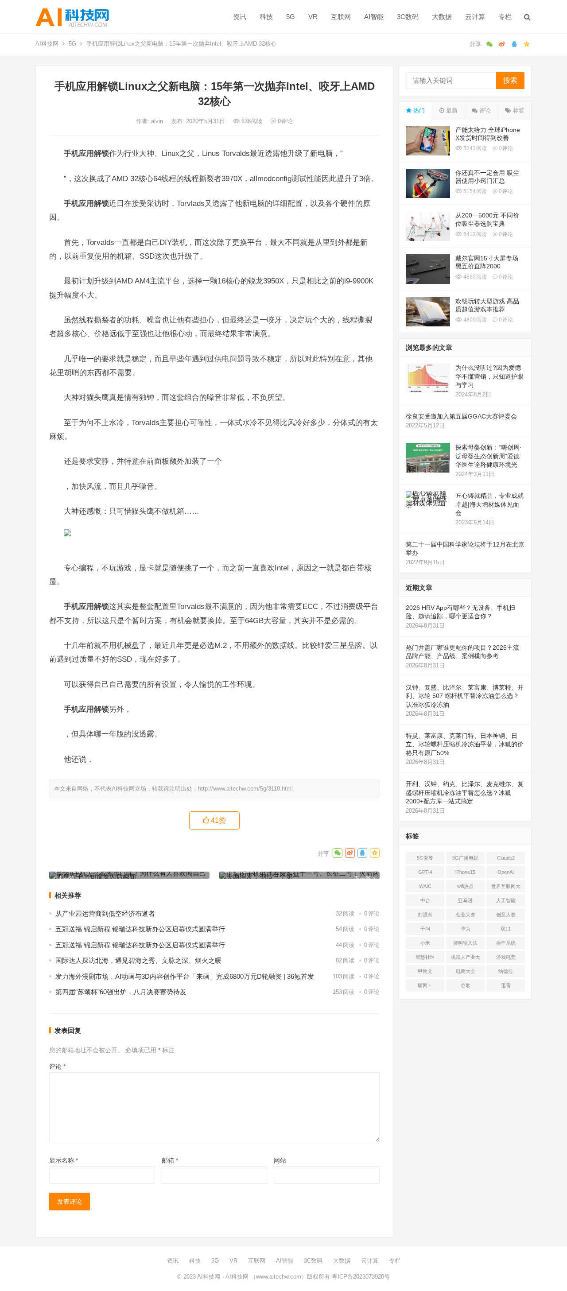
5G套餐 (425, 858)
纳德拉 (505, 971)
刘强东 (425, 914)
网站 (280, 1160)
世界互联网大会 (505, 888)
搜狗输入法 (465, 943)
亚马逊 (465, 900)
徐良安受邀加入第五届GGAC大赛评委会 (461, 416)
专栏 (505, 16)
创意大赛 (506, 914)
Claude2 (506, 858)
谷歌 (465, 985)
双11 (506, 928)
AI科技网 (46, 43)
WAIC (425, 886)
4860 (474, 277)
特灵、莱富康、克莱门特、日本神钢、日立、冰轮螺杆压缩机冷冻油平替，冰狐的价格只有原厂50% (465, 744)
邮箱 (170, 1160)
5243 (474, 148)
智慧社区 (425, 957)
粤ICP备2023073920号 (360, 1276)
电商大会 (465, 971)
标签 (517, 110)
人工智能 (506, 900)
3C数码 (408, 16)
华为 (465, 928)
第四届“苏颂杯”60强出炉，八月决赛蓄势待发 (120, 992)
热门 (418, 110)
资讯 (239, 16)
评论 (57, 1066)
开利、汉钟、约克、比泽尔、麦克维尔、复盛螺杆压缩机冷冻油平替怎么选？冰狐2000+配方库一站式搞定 (465, 792)
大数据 (442, 16)
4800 (474, 320)
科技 (266, 16)
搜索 (510, 80)
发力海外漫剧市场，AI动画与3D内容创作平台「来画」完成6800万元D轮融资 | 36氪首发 (184, 976)
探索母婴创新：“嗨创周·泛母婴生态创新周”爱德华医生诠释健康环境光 (488, 456)
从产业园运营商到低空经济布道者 (105, 913)
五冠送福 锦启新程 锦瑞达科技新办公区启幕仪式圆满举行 (140, 929)
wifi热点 (465, 886)
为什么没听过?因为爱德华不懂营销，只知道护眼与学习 (489, 376)
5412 (474, 234)
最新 (451, 110)
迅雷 (506, 985)
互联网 (341, 16)
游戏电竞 (506, 957)
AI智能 (374, 16)
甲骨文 (425, 971)
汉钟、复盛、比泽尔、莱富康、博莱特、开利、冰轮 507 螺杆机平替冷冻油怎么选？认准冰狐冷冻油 (465, 696)
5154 (474, 191)
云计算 (475, 16)
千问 (425, 928)
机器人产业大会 (465, 958)
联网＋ (425, 985)
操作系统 (506, 943)
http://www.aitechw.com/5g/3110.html (245, 788)
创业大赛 (465, 914)
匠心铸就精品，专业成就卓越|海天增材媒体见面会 (489, 504)
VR (313, 16)
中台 (425, 900)
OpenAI (505, 872)
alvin (158, 121)
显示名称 (63, 1160)
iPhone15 (465, 872)
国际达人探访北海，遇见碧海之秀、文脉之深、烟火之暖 (138, 960)
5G (290, 16)
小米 (425, 943)
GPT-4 (425, 872)
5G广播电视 (465, 858)
